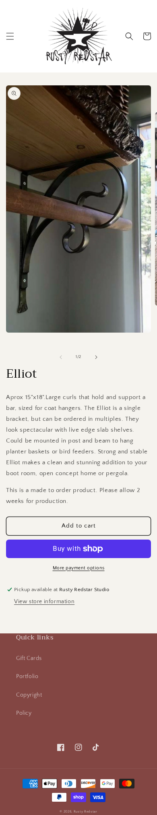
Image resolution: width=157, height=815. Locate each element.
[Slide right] (96, 357)
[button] (10, 36)
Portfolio (27, 676)
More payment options (79, 568)
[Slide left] (61, 357)
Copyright (29, 695)
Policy (24, 713)
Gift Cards (29, 658)
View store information (44, 601)
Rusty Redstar (85, 811)
